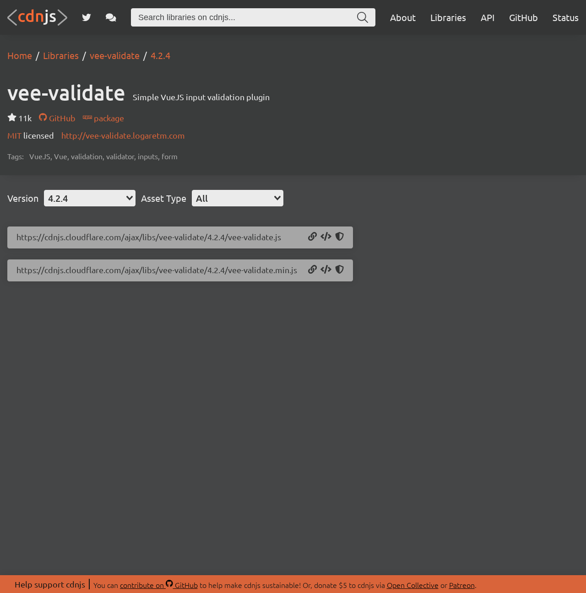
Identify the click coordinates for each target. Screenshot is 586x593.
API (487, 17)
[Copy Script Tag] (325, 237)
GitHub (523, 17)
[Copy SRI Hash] (339, 237)
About (403, 17)
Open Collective (413, 585)
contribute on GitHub (159, 585)
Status (566, 17)
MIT (15, 135)
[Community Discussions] (111, 17)
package (108, 118)
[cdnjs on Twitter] (86, 17)
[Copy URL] (312, 237)
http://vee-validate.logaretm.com (123, 135)
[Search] (362, 17)
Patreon (462, 585)
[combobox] (90, 198)
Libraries (448, 17)
